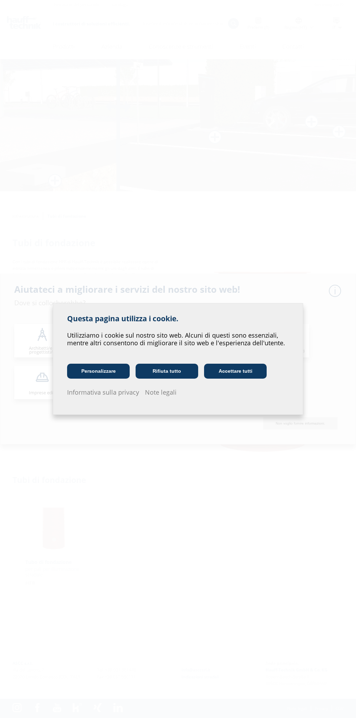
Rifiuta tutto (167, 371)
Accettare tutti (235, 371)
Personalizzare (98, 371)
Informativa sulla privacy (103, 392)
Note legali (161, 392)
